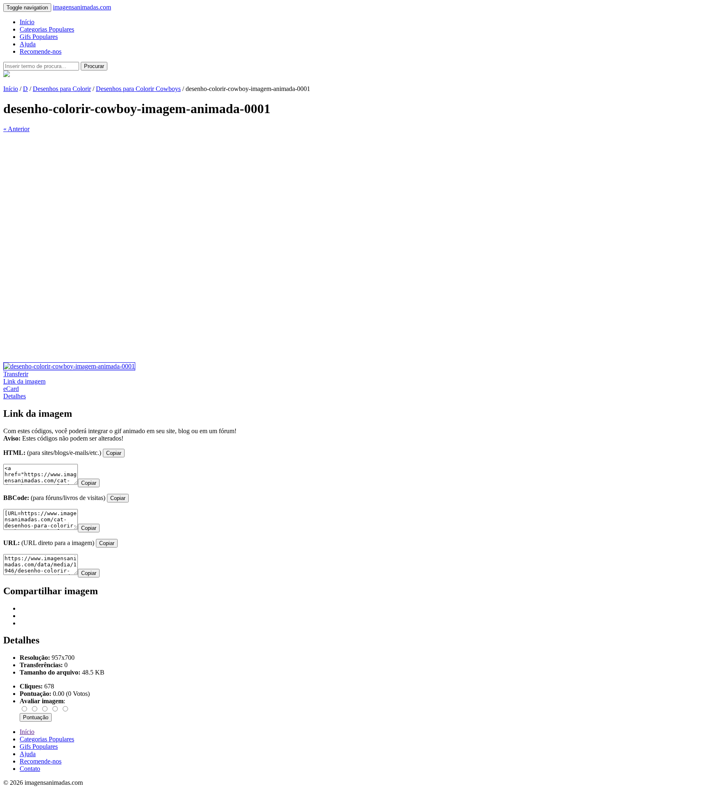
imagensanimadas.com (82, 7)
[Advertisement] (249, 190)
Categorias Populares (47, 29)
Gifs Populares (39, 36)
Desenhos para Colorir (62, 88)
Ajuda (28, 44)
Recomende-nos (40, 51)
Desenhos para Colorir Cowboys (138, 88)
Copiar (113, 453)
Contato (30, 768)
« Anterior (16, 128)
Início (27, 21)
